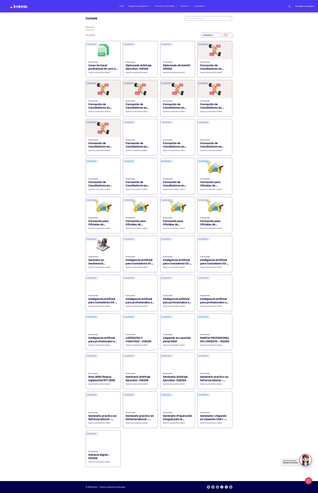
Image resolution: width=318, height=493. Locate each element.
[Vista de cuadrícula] (226, 35)
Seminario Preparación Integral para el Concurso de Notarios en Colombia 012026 (177, 417)
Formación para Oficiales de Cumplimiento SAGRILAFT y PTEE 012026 (212, 184)
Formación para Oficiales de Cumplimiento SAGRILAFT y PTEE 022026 (100, 223)
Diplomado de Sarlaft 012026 (176, 67)
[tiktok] (221, 487)
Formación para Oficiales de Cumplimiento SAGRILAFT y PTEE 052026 (212, 223)
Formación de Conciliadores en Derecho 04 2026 (174, 106)
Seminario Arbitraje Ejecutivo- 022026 (175, 378)
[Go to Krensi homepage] (18, 6)
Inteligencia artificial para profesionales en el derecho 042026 (102, 339)
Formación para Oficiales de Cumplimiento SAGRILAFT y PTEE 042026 (175, 223)
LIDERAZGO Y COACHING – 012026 (138, 339)
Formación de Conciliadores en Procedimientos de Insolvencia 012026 (138, 145)
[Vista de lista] (230, 35)
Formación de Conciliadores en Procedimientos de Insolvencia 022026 (175, 145)
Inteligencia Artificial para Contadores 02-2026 (176, 261)
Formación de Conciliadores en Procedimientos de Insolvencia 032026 (212, 145)
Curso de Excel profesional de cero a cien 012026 (102, 67)
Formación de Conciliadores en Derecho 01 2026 (210, 67)
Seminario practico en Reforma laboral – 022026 (102, 417)
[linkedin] (217, 487)
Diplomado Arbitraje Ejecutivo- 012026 (139, 67)
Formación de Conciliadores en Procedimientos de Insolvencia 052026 (138, 184)
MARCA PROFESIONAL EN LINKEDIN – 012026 (214, 339)
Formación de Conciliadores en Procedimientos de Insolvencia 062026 (175, 184)
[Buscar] (289, 6)
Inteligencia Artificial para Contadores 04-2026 (101, 300)
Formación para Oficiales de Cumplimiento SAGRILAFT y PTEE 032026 (137, 223)
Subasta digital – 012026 (99, 456)
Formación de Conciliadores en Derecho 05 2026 (211, 106)
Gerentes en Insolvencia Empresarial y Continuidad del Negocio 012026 (103, 261)
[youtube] (230, 487)
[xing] (226, 487)
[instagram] (212, 487)
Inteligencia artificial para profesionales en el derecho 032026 (214, 300)
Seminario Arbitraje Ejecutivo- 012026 (138, 378)
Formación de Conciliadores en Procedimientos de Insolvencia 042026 (100, 184)
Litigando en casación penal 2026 (177, 339)
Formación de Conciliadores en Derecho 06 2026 (99, 145)
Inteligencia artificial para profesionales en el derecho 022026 (177, 300)
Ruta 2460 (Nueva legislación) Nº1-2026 (101, 378)
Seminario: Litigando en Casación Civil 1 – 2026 (213, 417)
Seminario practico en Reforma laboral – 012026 (214, 378)
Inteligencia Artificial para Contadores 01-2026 (139, 261)
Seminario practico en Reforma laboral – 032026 (140, 417)
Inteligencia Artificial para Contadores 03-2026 (213, 261)
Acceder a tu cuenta (304, 6)
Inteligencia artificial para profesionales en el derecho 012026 (140, 300)
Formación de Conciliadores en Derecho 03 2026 (136, 106)
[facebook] (208, 487)
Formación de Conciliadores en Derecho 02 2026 (99, 106)
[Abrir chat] (305, 460)
